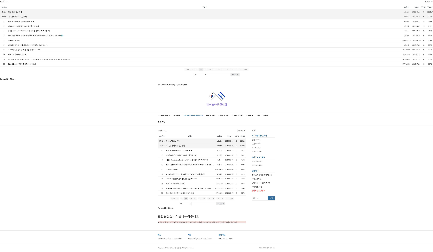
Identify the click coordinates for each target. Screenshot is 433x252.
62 (201, 70)
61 (196, 70)
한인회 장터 (210, 115)
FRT (274, 248)
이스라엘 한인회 (164, 115)
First (187, 70)
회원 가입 (161, 122)
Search (235, 75)
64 (210, 70)
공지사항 (177, 115)
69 (232, 70)
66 (219, 70)
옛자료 (265, 115)
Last (245, 70)
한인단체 (249, 115)
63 (205, 70)
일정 (258, 115)
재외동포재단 (256, 179)
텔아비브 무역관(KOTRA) (261, 183)
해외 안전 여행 (257, 187)
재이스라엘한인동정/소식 (193, 115)
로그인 (254, 130)
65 (214, 70)
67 (223, 70)
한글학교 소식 (223, 115)
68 (228, 70)
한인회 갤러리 (237, 115)
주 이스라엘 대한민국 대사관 (262, 175)
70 (237, 70)
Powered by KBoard (7, 79)
